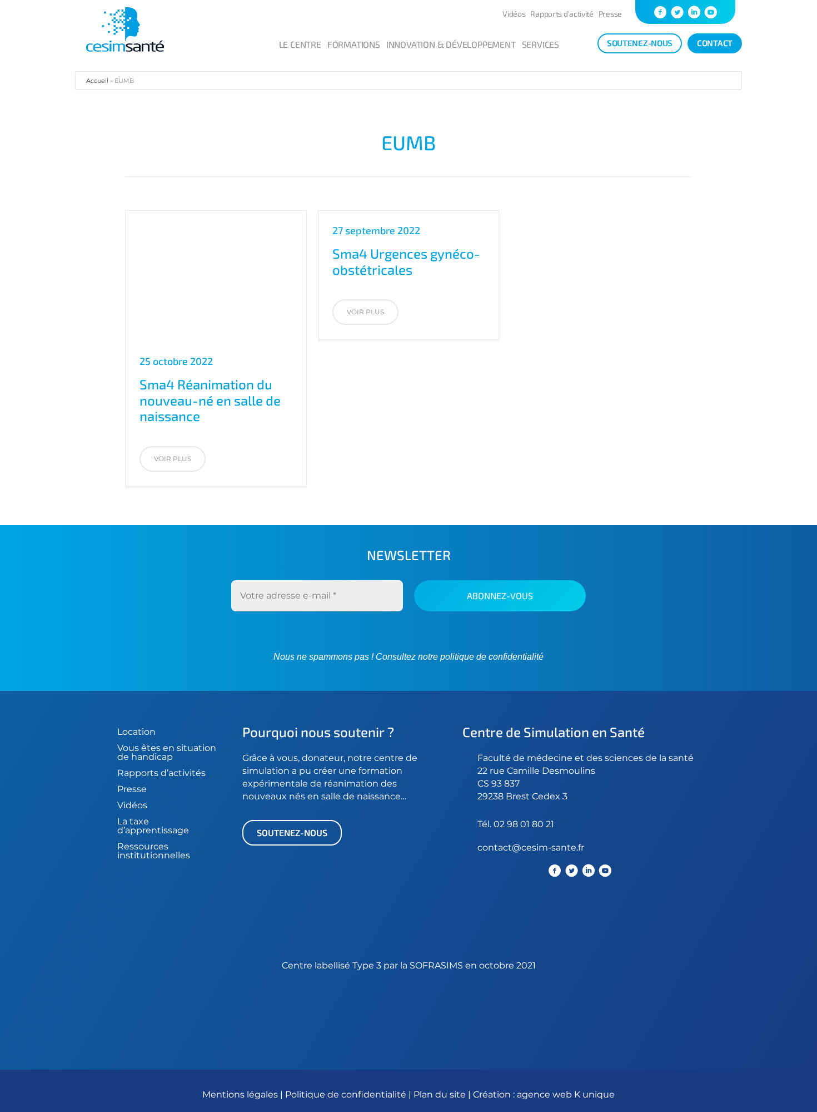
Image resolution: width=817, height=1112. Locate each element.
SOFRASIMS (436, 965)
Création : (495, 1094)
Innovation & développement (451, 44)
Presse (610, 13)
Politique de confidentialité (347, 1094)
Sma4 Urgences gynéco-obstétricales (406, 261)
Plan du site (440, 1094)
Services (540, 44)
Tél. (485, 824)
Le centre (300, 44)
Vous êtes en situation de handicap (166, 752)
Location (136, 731)
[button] (173, 459)
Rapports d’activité (561, 13)
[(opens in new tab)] (470, 920)
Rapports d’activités (161, 773)
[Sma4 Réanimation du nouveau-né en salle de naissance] (216, 275)
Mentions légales (240, 1094)
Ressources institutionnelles (153, 851)
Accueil (97, 81)
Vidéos (513, 13)
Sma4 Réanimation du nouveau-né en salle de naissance (210, 400)
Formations (353, 44)
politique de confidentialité (491, 656)
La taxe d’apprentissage (153, 826)
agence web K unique (566, 1094)
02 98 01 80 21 (524, 824)
